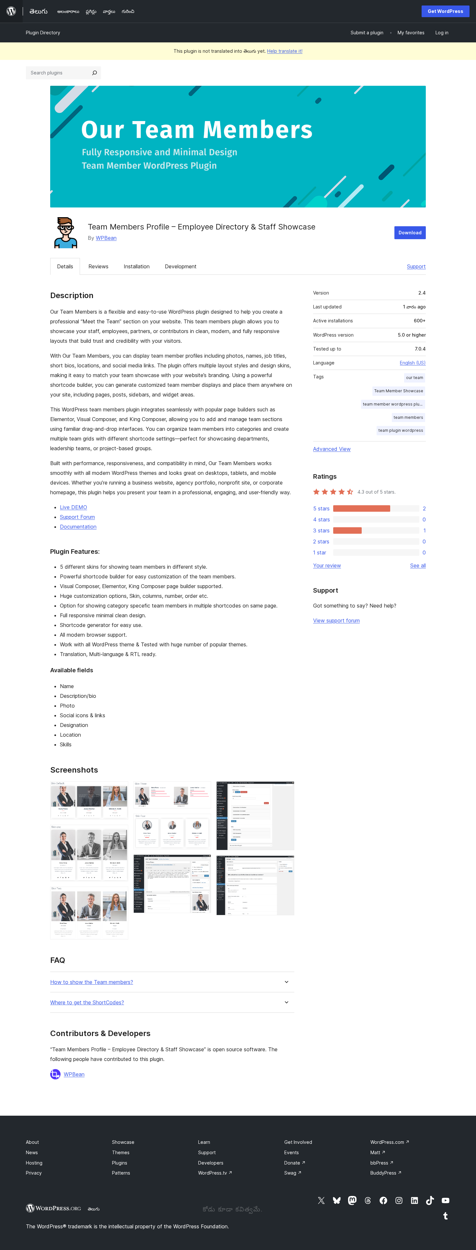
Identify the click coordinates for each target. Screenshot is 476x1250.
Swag (293, 1173)
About (32, 1142)
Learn (204, 1142)
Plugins (119, 1163)
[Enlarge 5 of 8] (202, 822)
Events (291, 1152)
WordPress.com (390, 1142)
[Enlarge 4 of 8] (202, 790)
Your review (327, 565)
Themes (121, 1152)
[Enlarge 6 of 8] (202, 863)
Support (416, 266)
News (32, 1152)
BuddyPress (386, 1173)
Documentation (78, 526)
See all (418, 565)
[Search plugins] (94, 72)
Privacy (34, 1173)
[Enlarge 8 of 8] (285, 864)
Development (181, 266)
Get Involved (298, 1142)
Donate (295, 1163)
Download (410, 232)
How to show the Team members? (91, 982)
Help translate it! (284, 51)
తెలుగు (94, 1208)
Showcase (123, 1142)
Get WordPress (445, 11)
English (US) (413, 362)
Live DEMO (73, 507)
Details (65, 266)
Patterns (121, 1173)
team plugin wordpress (401, 430)
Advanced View (332, 449)
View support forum (336, 620)
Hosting (34, 1163)
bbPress (382, 1163)
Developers (210, 1163)
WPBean (106, 238)
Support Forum (77, 517)
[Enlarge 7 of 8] (285, 790)
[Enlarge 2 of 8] (119, 833)
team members (408, 417)
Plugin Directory (43, 32)
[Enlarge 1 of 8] (119, 790)
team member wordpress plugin (394, 404)
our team (414, 377)
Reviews (98, 266)
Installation (137, 266)
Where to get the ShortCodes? (87, 1002)
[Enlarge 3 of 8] (119, 895)
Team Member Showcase (398, 390)
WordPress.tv (215, 1173)
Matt (378, 1152)
